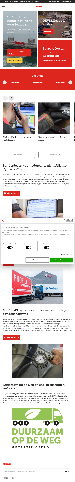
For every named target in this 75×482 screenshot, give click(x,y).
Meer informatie (10, 193)
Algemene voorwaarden (9, 471)
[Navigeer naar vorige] (5, 98)
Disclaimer (32, 471)
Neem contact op (15, 60)
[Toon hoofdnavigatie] (3, 6)
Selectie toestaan (37, 260)
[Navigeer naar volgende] (11, 98)
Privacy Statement (22, 471)
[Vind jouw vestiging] (71, 6)
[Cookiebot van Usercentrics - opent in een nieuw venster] (65, 220)
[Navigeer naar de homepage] (37, 6)
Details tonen (65, 254)
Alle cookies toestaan (61, 260)
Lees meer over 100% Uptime (16, 53)
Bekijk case (48, 31)
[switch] (28, 247)
